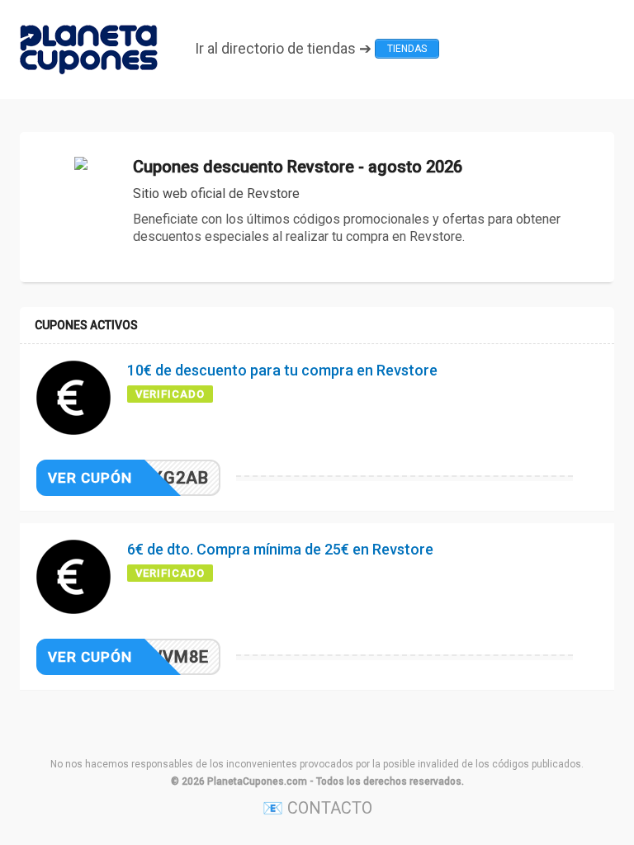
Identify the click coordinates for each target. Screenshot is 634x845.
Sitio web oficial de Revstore (216, 193)
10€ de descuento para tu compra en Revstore (282, 370)
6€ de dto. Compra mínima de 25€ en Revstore (280, 549)
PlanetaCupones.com (257, 781)
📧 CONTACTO (317, 808)
